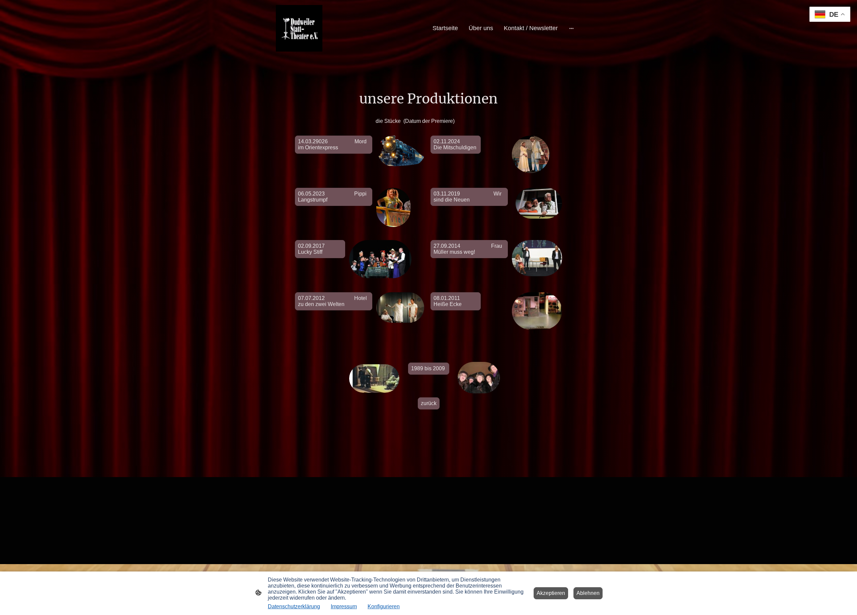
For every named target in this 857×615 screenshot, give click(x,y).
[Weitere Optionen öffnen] (571, 28)
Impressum (344, 606)
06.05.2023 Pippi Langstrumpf (332, 197)
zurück (429, 403)
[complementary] (829, 15)
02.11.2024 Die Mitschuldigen (455, 144)
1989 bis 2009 (428, 368)
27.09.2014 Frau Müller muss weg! (468, 249)
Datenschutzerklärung (294, 606)
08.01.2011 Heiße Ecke (454, 301)
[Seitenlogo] (299, 28)
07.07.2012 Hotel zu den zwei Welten (332, 301)
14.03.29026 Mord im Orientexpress (332, 144)
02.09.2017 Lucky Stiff (313, 249)
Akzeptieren (551, 593)
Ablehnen (588, 593)
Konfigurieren (384, 606)
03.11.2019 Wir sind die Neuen (467, 197)
